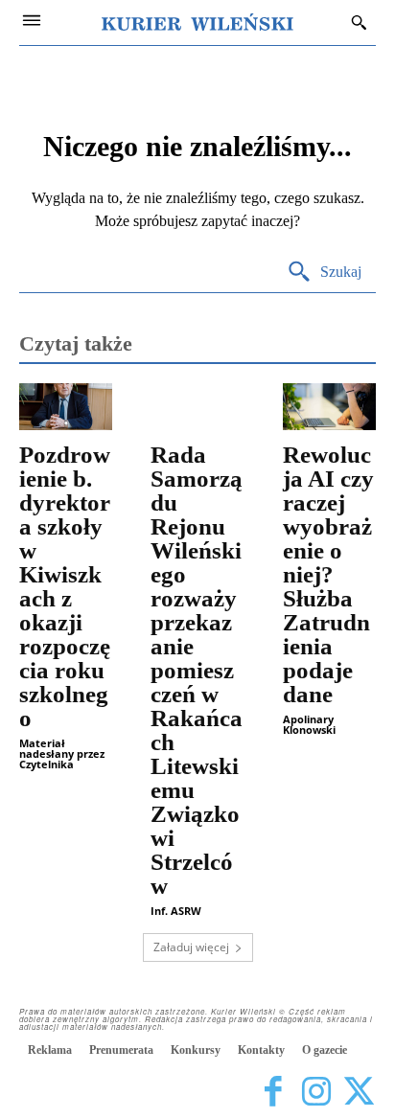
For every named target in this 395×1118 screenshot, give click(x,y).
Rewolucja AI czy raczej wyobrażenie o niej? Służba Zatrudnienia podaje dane (328, 574)
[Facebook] (273, 1091)
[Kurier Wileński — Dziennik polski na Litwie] (197, 22)
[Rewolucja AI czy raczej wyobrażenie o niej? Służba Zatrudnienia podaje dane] (329, 406)
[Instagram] (316, 1091)
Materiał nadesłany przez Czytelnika (62, 753)
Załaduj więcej (191, 947)
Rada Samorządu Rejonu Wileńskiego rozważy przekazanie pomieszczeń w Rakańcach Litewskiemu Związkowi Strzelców (197, 670)
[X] (359, 1091)
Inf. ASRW (176, 910)
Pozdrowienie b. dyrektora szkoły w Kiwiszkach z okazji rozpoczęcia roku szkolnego (64, 586)
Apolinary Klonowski (309, 724)
